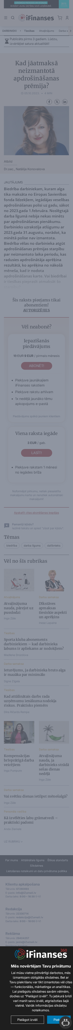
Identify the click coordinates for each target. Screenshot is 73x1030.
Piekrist (59, 1020)
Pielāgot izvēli (27, 1020)
